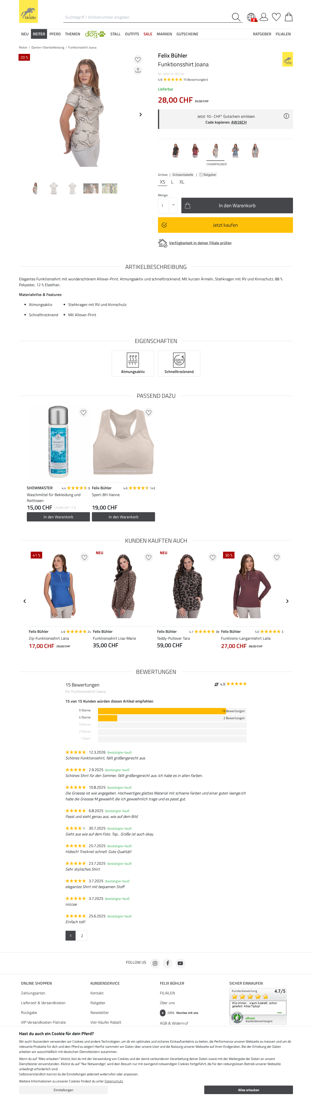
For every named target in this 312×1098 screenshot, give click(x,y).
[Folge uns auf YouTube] (180, 963)
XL (182, 182)
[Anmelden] (264, 16)
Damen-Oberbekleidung (47, 47)
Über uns (167, 1003)
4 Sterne (85, 717)
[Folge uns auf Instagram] (155, 963)
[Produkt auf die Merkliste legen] (137, 59)
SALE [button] (148, 34)
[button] (95, 34)
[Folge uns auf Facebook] (168, 963)
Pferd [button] (55, 34)
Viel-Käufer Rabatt (105, 1022)
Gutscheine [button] (187, 34)
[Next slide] (140, 114)
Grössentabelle (183, 174)
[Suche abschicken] (237, 17)
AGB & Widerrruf (174, 1023)
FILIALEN (167, 993)
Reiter (23, 47)
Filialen (283, 34)
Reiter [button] (39, 34)
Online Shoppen (36, 983)
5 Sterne (85, 710)
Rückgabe (29, 1012)
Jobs (180, 1012)
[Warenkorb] (288, 16)
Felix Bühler (172, 983)
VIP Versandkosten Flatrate (43, 1022)
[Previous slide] (23, 114)
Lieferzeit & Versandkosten (43, 1003)
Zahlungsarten (33, 993)
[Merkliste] (276, 16)
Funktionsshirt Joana (82, 47)
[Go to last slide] (25, 601)
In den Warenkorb (58, 517)
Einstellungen (63, 1089)
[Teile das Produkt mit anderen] (137, 70)
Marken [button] (164, 34)
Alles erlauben (248, 1089)
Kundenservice (105, 983)
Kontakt (97, 993)
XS (162, 182)
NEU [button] (25, 34)
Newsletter (99, 1012)
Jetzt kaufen (225, 225)
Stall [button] (115, 34)
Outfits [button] (132, 34)
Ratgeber (210, 174)
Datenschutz (114, 1081)
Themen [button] (72, 34)
